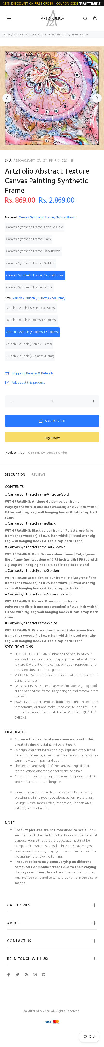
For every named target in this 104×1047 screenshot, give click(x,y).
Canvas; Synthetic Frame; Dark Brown (33, 251)
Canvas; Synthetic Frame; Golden (30, 263)
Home (6, 34)
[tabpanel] (52, 98)
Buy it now (52, 438)
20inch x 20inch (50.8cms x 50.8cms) (32, 332)
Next (97, 98)
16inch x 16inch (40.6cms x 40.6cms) (31, 320)
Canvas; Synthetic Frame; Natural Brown (35, 275)
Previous (7, 98)
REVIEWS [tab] (38, 475)
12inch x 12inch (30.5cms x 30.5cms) (31, 308)
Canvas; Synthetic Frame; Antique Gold (34, 227)
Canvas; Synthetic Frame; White (29, 287)
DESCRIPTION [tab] (15, 475)
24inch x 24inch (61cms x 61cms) (29, 344)
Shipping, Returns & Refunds (32, 373)
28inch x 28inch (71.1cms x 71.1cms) (30, 356)
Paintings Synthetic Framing (47, 453)
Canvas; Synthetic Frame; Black (28, 239)
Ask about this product (28, 382)
